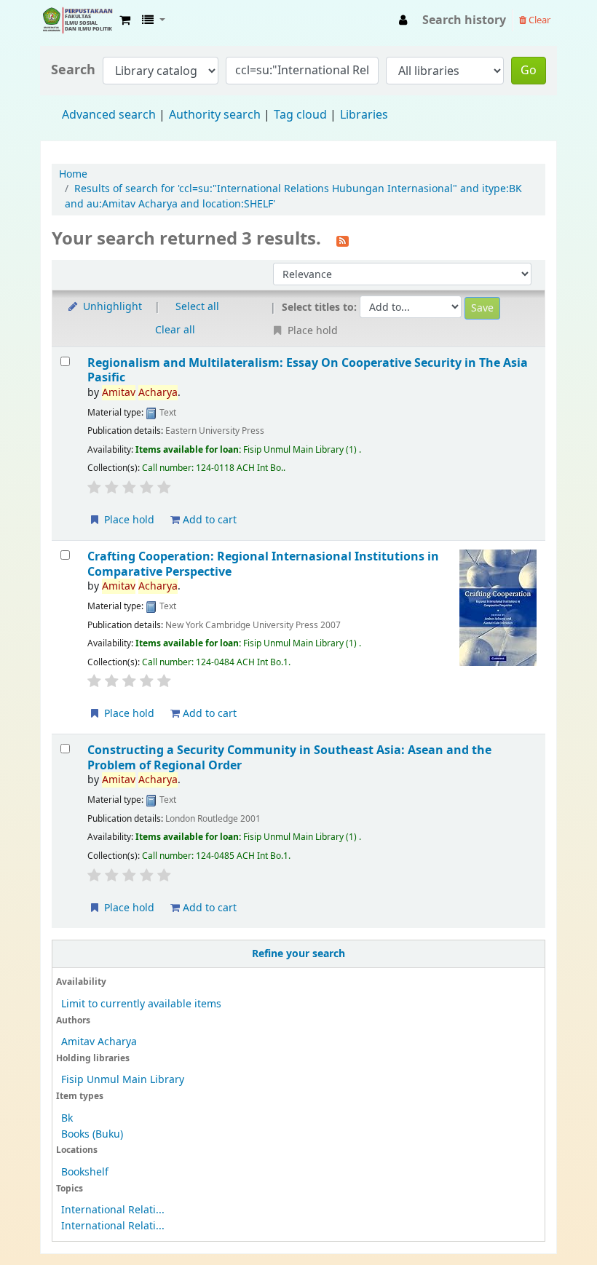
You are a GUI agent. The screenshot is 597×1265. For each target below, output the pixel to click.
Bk (67, 1118)
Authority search (215, 115)
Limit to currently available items (141, 1004)
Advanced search (109, 115)
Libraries (364, 115)
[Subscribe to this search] (342, 240)
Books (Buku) (92, 1134)
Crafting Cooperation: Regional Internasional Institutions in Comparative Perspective (263, 563)
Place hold (127, 520)
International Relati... (113, 1210)
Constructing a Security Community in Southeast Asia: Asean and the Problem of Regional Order (289, 757)
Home (73, 174)
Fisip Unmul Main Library (77, 20)
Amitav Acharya (99, 1042)
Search (73, 70)
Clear (538, 20)
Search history (464, 20)
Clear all (175, 330)
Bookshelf (84, 1172)
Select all (197, 306)
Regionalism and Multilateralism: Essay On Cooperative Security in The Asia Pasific (307, 370)
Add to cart (208, 520)
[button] (125, 20)
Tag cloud (300, 115)
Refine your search (298, 953)
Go (529, 70)
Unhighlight (111, 306)
